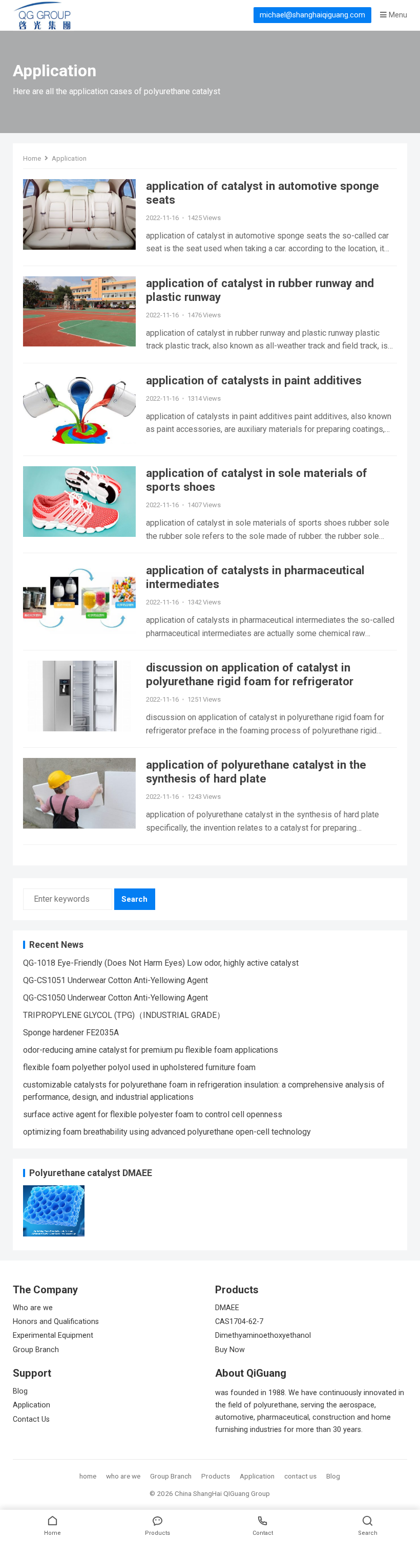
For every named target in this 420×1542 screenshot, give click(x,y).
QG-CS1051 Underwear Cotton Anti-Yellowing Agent (115, 980)
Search (134, 899)
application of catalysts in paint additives (254, 380)
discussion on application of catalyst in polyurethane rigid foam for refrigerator (249, 674)
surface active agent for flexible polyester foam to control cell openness (152, 1114)
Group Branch (36, 1349)
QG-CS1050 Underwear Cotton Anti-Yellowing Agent (115, 998)
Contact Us (31, 1419)
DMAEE (227, 1308)
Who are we (33, 1308)
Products (215, 1476)
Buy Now (230, 1349)
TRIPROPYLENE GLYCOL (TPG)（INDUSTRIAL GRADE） (124, 1015)
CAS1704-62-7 (239, 1321)
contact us (300, 1476)
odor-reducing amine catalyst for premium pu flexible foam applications (150, 1050)
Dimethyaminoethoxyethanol (263, 1335)
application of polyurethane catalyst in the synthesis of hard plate (256, 771)
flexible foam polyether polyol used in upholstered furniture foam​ (139, 1067)
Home (32, 158)
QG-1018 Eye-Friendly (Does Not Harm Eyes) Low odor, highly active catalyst (161, 963)
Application (31, 1405)
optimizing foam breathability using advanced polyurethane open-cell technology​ (167, 1132)
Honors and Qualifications (56, 1321)
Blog (20, 1391)
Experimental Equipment (53, 1335)
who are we (123, 1476)
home (87, 1476)
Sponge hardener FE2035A (71, 1032)
